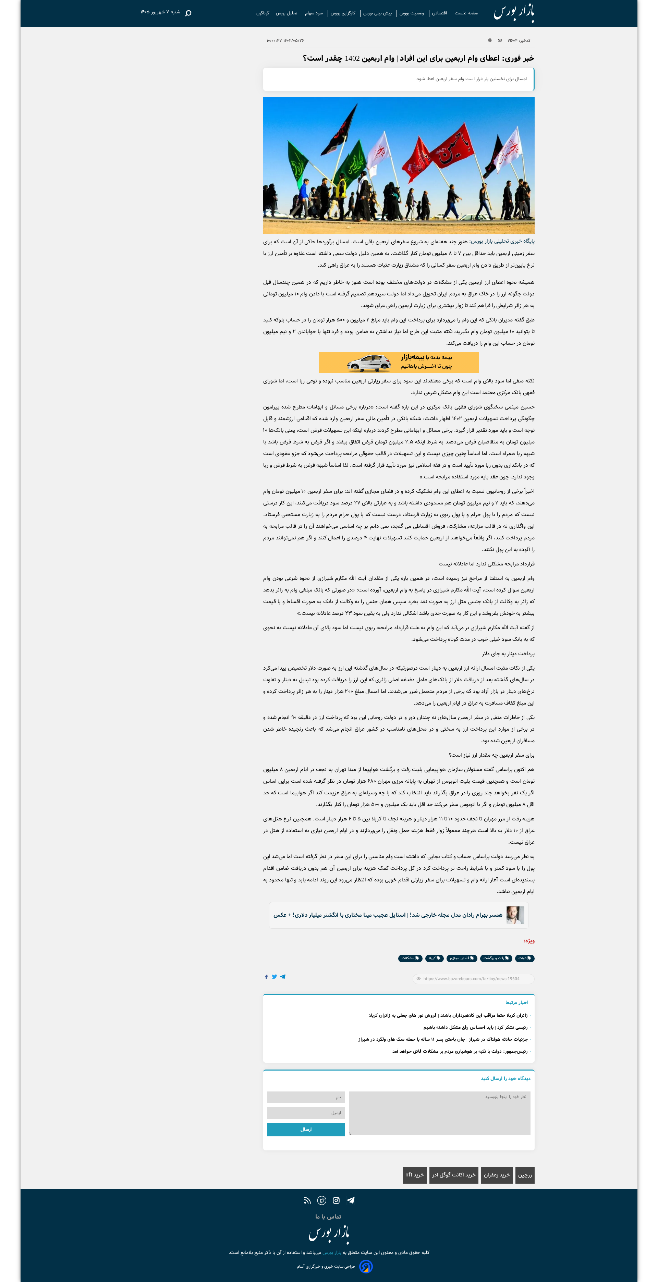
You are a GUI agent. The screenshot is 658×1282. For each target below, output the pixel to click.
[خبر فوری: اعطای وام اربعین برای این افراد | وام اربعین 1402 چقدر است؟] (283, 977)
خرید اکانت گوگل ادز (454, 1175)
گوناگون (262, 13)
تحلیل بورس (287, 13)
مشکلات (408, 958)
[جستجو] (188, 13)
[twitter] (321, 1202)
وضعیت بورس (413, 13)
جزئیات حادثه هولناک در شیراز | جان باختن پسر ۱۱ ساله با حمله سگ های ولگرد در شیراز (443, 1039)
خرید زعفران (497, 1175)
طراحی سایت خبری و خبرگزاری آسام (326, 1266)
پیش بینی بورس (378, 13)
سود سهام (314, 13)
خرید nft (414, 1175)
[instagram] (336, 1202)
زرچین (525, 1175)
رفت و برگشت (494, 958)
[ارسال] (500, 41)
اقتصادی (440, 13)
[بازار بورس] (508, 13)
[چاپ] (490, 41)
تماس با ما (329, 1217)
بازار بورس (331, 1253)
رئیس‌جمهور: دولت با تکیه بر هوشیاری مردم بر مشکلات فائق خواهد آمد (460, 1051)
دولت (523, 958)
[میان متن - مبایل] (399, 362)
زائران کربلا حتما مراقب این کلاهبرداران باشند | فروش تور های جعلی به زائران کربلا (448, 1015)
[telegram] (350, 1202)
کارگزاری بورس (344, 13)
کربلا (433, 958)
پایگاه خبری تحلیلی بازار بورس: (502, 241)
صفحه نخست (466, 13)
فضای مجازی (460, 958)
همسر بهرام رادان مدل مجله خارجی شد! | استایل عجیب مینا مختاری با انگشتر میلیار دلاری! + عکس (387, 915)
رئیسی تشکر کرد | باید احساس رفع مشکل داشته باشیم (476, 1027)
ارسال (306, 1130)
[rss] (307, 1202)
